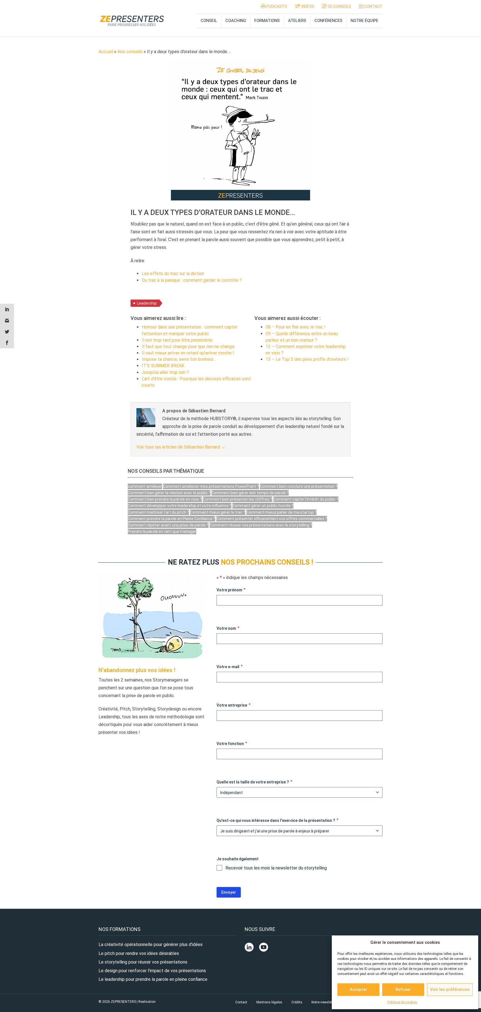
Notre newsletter (323, 1002)
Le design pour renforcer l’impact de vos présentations (152, 970)
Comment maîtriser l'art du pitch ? (158, 512)
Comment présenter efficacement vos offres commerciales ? (271, 518)
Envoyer (228, 892)
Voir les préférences (450, 989)
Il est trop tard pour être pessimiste (177, 340)
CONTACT (373, 6)
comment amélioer (145, 486)
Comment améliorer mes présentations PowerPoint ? (211, 486)
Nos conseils (130, 51)
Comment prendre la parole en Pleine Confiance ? (171, 518)
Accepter (358, 989)
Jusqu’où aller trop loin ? (165, 372)
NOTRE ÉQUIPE (364, 20)
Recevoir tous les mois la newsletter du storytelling (276, 868)
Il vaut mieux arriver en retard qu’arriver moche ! (188, 353)
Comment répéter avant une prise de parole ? (168, 525)
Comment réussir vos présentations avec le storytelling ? (261, 525)
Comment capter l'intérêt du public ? (305, 499)
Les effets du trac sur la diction (173, 273)
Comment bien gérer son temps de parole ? (250, 493)
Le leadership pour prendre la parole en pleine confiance (153, 979)
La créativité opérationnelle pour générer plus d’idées (151, 944)
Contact (241, 1002)
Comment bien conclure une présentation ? (298, 486)
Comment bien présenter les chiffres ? (237, 499)
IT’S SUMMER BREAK (163, 365)
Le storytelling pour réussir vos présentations (143, 962)
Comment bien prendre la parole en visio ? (165, 499)
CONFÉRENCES (328, 20)
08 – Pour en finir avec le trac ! (296, 327)
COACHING (235, 20)
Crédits (296, 1002)
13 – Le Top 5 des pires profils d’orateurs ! (307, 359)
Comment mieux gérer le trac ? (217, 512)
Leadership (147, 303)
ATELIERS (297, 20)
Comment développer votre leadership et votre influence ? (179, 505)
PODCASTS (276, 6)
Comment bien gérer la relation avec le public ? (169, 493)
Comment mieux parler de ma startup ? (281, 512)
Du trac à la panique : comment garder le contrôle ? (192, 280)
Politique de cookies (402, 1002)
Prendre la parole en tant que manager (162, 531)
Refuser (403, 989)
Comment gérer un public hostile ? (262, 505)
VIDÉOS (307, 6)
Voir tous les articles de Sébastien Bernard (180, 447)
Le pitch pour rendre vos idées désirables (139, 953)
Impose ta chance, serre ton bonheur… (179, 359)
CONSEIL (209, 20)
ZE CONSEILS (339, 6)
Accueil (106, 51)
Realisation (147, 1002)
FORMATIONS (267, 20)
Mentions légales (269, 1002)
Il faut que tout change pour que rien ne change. (188, 346)
